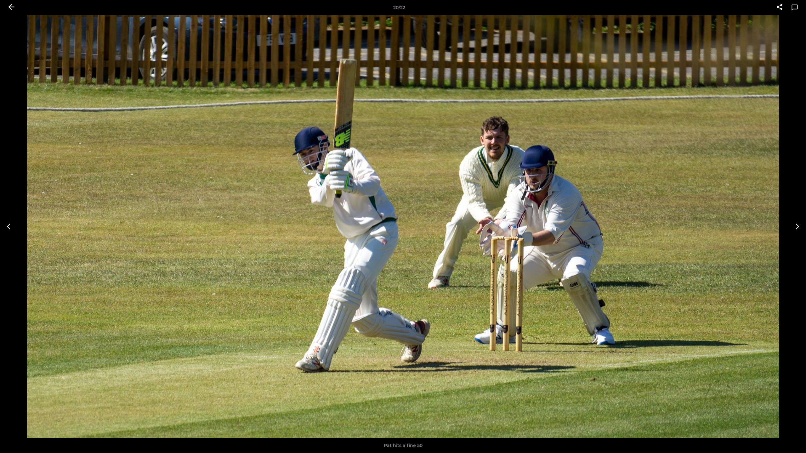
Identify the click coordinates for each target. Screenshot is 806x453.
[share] (779, 7)
